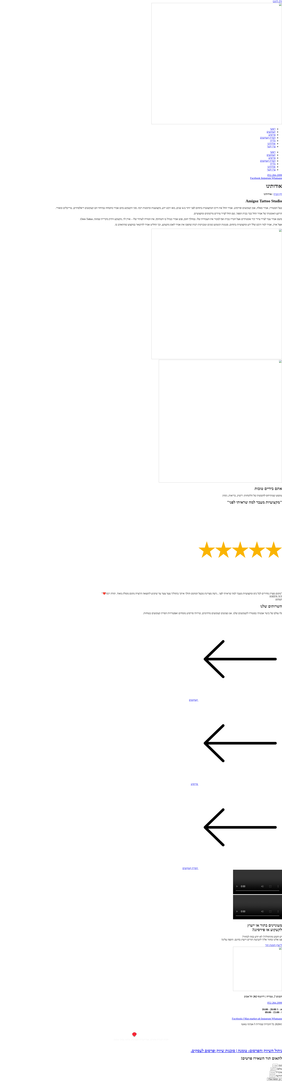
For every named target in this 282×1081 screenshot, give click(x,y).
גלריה (272, 140)
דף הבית (278, 194)
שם (280, 1065)
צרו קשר (271, 146)
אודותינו (271, 143)
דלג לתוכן (277, 1)
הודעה (278, 1075)
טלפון (279, 1068)
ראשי (272, 128)
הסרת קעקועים (267, 137)
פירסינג (271, 134)
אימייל (278, 1072)
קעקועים (271, 131)
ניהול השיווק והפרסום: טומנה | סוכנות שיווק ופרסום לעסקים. (236, 1051)
